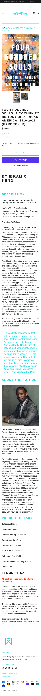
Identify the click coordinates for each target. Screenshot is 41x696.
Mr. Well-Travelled (12, 673)
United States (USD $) (9, 690)
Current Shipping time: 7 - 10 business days (20, 1)
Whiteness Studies (31, 657)
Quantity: (6, 134)
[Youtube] (13, 668)
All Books (18, 659)
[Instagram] (3, 668)
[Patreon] (9, 668)
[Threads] (16, 668)
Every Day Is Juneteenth (15, 657)
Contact (25, 659)
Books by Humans (8, 659)
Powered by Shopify (6, 676)
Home (4, 27)
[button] (34, 13)
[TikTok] (6, 668)
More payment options (20, 165)
